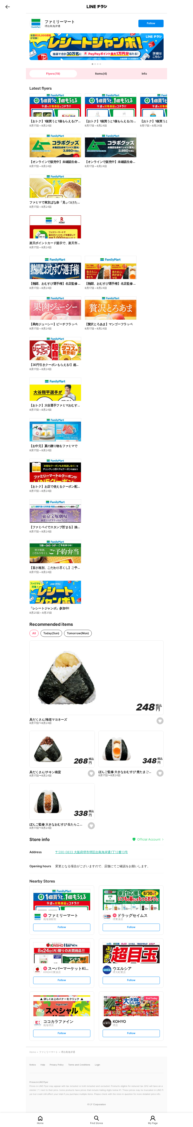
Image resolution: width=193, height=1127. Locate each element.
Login (97, 1065)
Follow (151, 24)
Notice (32, 1065)
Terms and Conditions (79, 1065)
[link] (35, 23)
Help (42, 1065)
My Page (153, 1123)
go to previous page (7, 6)
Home (40, 1123)
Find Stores (96, 1123)
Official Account (149, 839)
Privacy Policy (57, 1065)
